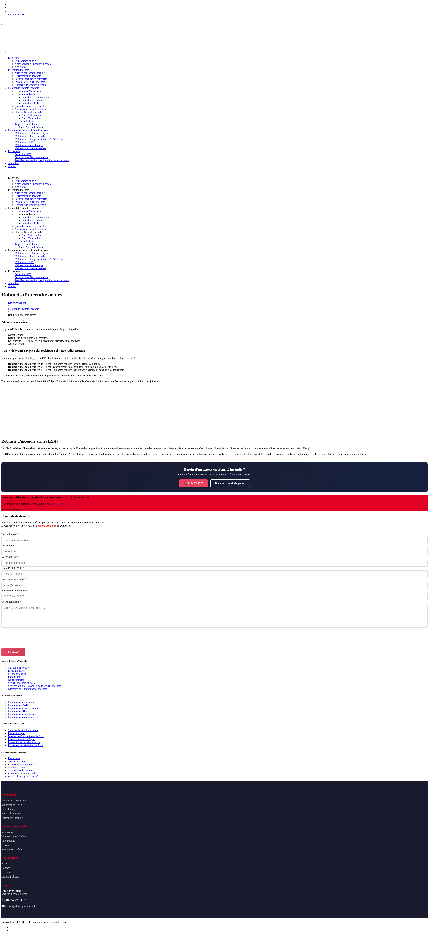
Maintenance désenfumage (22, 714)
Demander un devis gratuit (230, 483)
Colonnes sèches (17, 767)
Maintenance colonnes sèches (23, 717)
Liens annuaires (16, 670)
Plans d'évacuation (11, 813)
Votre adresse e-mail (13, 579)
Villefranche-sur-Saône (13, 836)
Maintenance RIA (17, 711)
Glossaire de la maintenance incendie (27, 688)
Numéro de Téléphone (15, 590)
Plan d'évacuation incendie (22, 764)
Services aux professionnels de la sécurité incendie (34, 685)
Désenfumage (8, 809)
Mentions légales (17, 673)
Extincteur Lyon (16, 733)
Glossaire (6, 872)
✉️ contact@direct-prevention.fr (18, 906)
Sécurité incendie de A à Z (22, 682)
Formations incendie (12, 817)
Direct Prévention (17, 302)
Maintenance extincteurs (21, 701)
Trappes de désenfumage (21, 770)
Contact (5, 867)
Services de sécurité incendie (23, 730)
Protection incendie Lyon (21, 739)
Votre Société (9, 534)
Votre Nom (8, 545)
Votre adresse (10, 556)
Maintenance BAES (18, 705)
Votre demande (11, 601)
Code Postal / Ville (12, 568)
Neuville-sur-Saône (11, 849)
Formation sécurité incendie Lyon (25, 745)
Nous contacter (16, 679)
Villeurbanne (8, 840)
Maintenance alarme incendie (23, 708)
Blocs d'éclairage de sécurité (23, 776)
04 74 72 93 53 (16, 14)
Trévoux (5, 845)
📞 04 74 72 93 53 (193, 483)
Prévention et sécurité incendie (24, 742)
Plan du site (14, 676)
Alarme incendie (16, 761)
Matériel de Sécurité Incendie (23, 308)
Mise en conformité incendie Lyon (26, 736)
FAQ (4, 863)
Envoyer (13, 652)
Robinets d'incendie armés (22, 773)
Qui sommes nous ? (18, 667)
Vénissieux (7, 832)
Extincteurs (14, 758)
